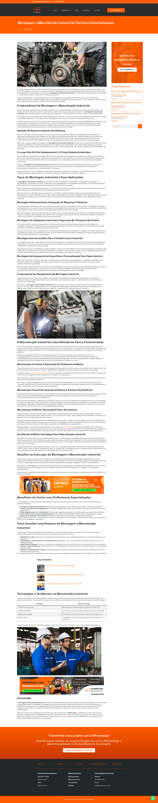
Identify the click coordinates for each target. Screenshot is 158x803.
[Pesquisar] (140, 126)
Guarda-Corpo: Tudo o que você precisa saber (60, 565)
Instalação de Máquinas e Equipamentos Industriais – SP (63, 584)
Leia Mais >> (114, 98)
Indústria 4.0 (67, 427)
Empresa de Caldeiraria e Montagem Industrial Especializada (65, 575)
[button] (153, 798)
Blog (76, 10)
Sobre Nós (86, 10)
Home (55, 10)
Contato (97, 10)
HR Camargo (63, 716)
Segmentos (65, 10)
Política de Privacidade (98, 764)
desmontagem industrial (39, 373)
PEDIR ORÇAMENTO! (127, 69)
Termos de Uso (116, 764)
